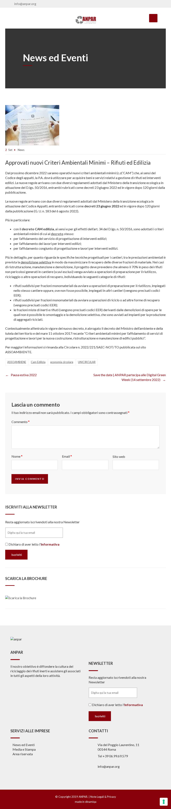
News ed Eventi (24, 745)
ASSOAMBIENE (16, 362)
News (21, 150)
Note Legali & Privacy (103, 796)
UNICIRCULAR (87, 362)
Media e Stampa (24, 749)
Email (67, 456)
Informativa (50, 544)
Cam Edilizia (38, 362)
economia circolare (61, 362)
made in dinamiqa (85, 801)
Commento (20, 422)
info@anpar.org (25, 4)
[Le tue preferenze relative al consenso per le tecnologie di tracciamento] (164, 802)
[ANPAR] (85, 20)
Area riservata (23, 754)
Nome (16, 456)
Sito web (119, 456)
